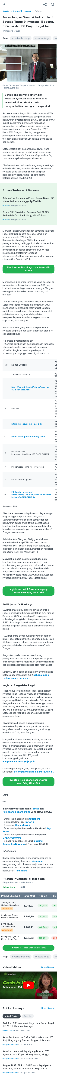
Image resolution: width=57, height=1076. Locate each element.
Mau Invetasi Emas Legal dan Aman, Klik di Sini (28, 269)
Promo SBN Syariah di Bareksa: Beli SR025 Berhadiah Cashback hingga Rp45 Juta (26, 214)
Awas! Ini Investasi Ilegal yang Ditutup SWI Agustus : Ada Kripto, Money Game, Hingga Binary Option (26, 1053)
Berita (6, 10)
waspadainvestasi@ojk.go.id (19, 761)
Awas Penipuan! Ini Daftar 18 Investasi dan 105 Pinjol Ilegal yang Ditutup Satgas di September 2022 (28, 1039)
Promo (6, 205)
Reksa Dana (9, 887)
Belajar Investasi (22, 10)
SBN (22, 887)
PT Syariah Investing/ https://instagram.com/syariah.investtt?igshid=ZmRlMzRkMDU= (31, 494)
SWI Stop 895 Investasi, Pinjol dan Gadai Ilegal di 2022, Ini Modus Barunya (28, 1025)
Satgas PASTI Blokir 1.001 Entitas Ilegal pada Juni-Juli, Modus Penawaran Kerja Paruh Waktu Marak (27, 1067)
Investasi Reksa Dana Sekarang (29, 947)
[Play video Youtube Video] (28, 985)
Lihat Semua (47, 967)
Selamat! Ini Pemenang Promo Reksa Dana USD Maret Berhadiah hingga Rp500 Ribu (28, 200)
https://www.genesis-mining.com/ (28, 436)
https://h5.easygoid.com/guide (26, 424)
